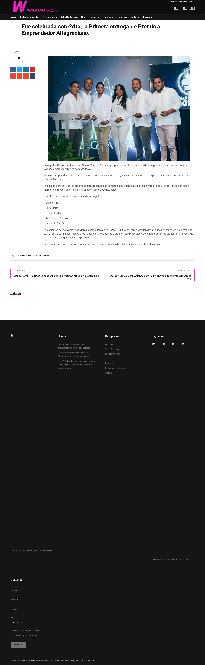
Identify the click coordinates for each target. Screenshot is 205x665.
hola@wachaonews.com (182, 1)
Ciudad (14, 609)
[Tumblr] (32, 76)
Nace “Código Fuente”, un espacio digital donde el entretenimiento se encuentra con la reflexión (76, 365)
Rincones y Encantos (115, 368)
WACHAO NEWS (42, 255)
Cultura (108, 372)
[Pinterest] (32, 69)
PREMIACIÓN (25, 255)
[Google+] (13, 76)
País (13, 617)
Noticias (109, 344)
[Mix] (26, 76)
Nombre (14, 589)
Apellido (14, 599)
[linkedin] (26, 69)
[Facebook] (13, 69)
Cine (107, 358)
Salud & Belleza (112, 349)
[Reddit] (19, 76)
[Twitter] (19, 69)
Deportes (109, 363)
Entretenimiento (112, 353)
